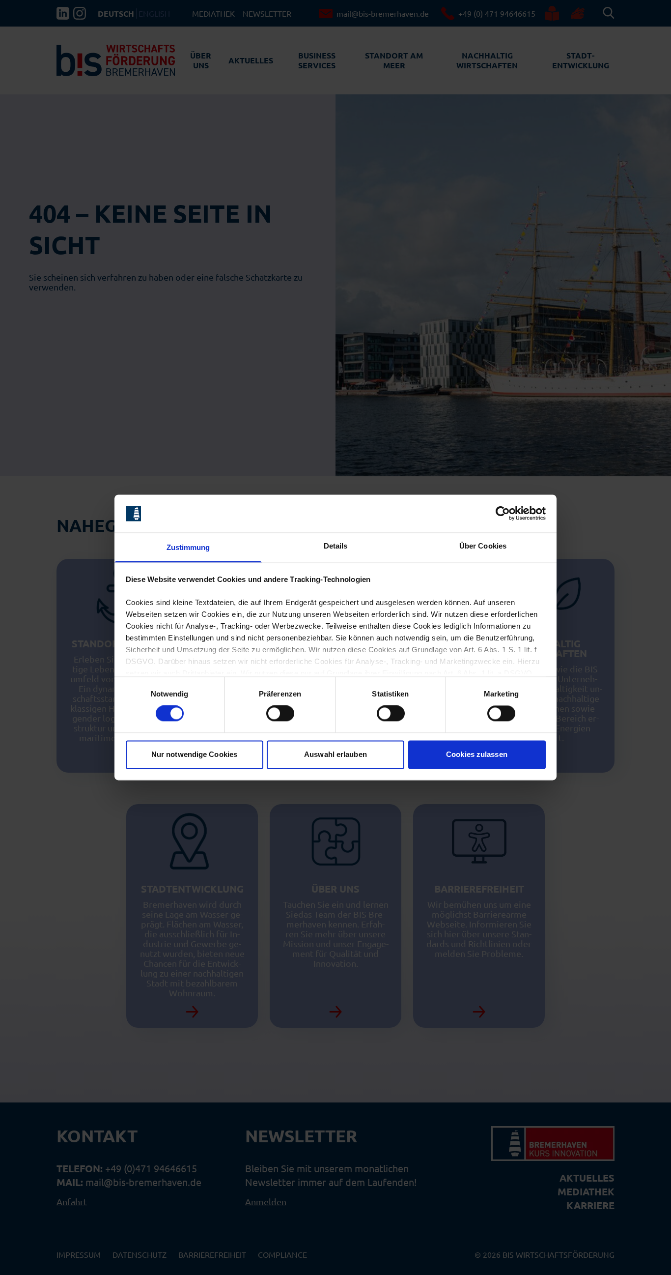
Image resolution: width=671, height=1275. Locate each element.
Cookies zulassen (476, 754)
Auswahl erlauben (335, 754)
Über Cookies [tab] (482, 546)
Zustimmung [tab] (188, 547)
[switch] (280, 714)
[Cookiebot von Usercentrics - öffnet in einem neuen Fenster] (503, 513)
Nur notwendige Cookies (194, 754)
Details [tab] (336, 546)
